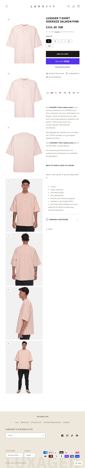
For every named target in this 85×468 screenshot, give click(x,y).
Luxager (12, 463)
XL (69, 41)
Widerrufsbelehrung (52, 422)
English (28, 455)
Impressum (24, 422)
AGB (16, 422)
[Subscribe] (42, 435)
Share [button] (50, 229)
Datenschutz (36, 422)
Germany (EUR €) (13, 455)
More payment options (62, 67)
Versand (66, 422)
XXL (49, 46)
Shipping (57, 32)
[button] (6, 6)
